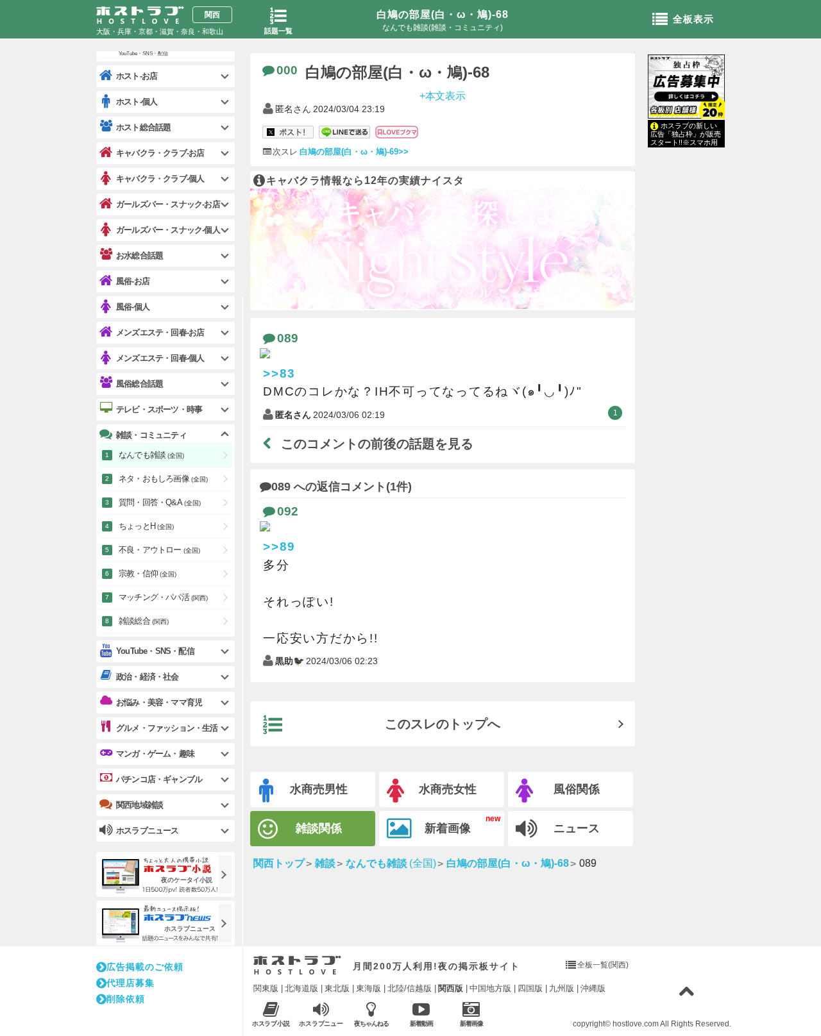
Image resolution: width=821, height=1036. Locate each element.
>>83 (279, 373)
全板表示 (693, 18)
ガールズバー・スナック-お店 (168, 204)
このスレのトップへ (442, 724)
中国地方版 (490, 988)
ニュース (577, 828)
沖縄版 (592, 988)
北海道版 (301, 988)
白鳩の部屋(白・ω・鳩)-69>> (354, 151)
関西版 (450, 988)
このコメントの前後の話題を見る (377, 444)
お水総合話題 (139, 255)
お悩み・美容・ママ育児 (159, 702)
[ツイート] (288, 133)
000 (287, 70)
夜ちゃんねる (371, 1023)
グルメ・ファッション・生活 (167, 728)
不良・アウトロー (159, 550)
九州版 (561, 988)
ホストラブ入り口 (297, 965)
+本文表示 (442, 95)
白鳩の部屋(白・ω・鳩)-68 (443, 14)
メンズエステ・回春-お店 (160, 332)
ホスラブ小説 (271, 1023)
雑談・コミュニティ (151, 435)
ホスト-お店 (136, 76)
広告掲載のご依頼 (144, 967)
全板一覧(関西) (603, 964)
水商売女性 (448, 789)
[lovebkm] (396, 133)
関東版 (265, 988)
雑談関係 (319, 828)
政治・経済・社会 (147, 676)
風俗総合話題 (139, 383)
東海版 (368, 988)
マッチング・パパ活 (163, 597)
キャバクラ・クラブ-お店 (160, 153)
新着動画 (421, 1023)
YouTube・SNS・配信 (155, 651)
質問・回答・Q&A (160, 502)
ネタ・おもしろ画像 (163, 478)
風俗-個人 (132, 307)
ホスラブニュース (321, 1024)
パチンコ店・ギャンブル (159, 779)
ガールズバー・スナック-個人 (168, 230)
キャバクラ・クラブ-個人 (160, 178)
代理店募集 (130, 983)
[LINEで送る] (344, 133)
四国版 (530, 988)
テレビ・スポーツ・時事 (159, 409)
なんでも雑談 (151, 455)
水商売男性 (319, 789)
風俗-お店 (132, 281)
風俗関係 (577, 789)
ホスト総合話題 (143, 127)
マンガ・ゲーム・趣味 (155, 753)
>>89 (279, 546)
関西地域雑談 (139, 805)
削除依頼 (125, 999)
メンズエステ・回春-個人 (160, 358)
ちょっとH (146, 526)
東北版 (337, 988)
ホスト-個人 (136, 101)
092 (287, 511)
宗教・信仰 (147, 573)
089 (287, 338)
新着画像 (448, 828)
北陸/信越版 (409, 988)
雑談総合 (144, 621)
